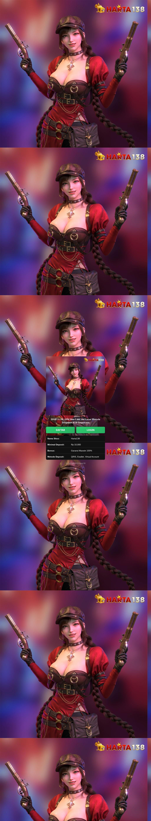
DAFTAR (60, 430)
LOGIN (91, 430)
